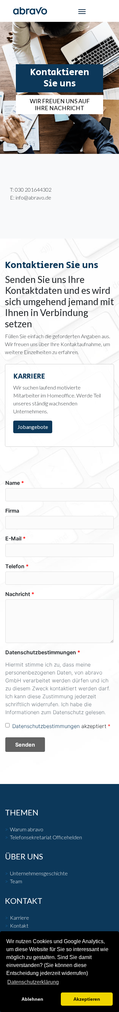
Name (12, 483)
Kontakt (19, 925)
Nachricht (17, 594)
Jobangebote (33, 427)
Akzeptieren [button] (86, 999)
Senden (25, 744)
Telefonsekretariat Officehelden (46, 837)
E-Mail (13, 538)
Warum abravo (26, 829)
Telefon (14, 566)
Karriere (19, 917)
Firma (12, 510)
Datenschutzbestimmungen (40, 652)
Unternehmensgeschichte (39, 873)
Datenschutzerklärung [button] (33, 982)
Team (16, 881)
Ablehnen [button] (32, 999)
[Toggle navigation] (82, 11)
